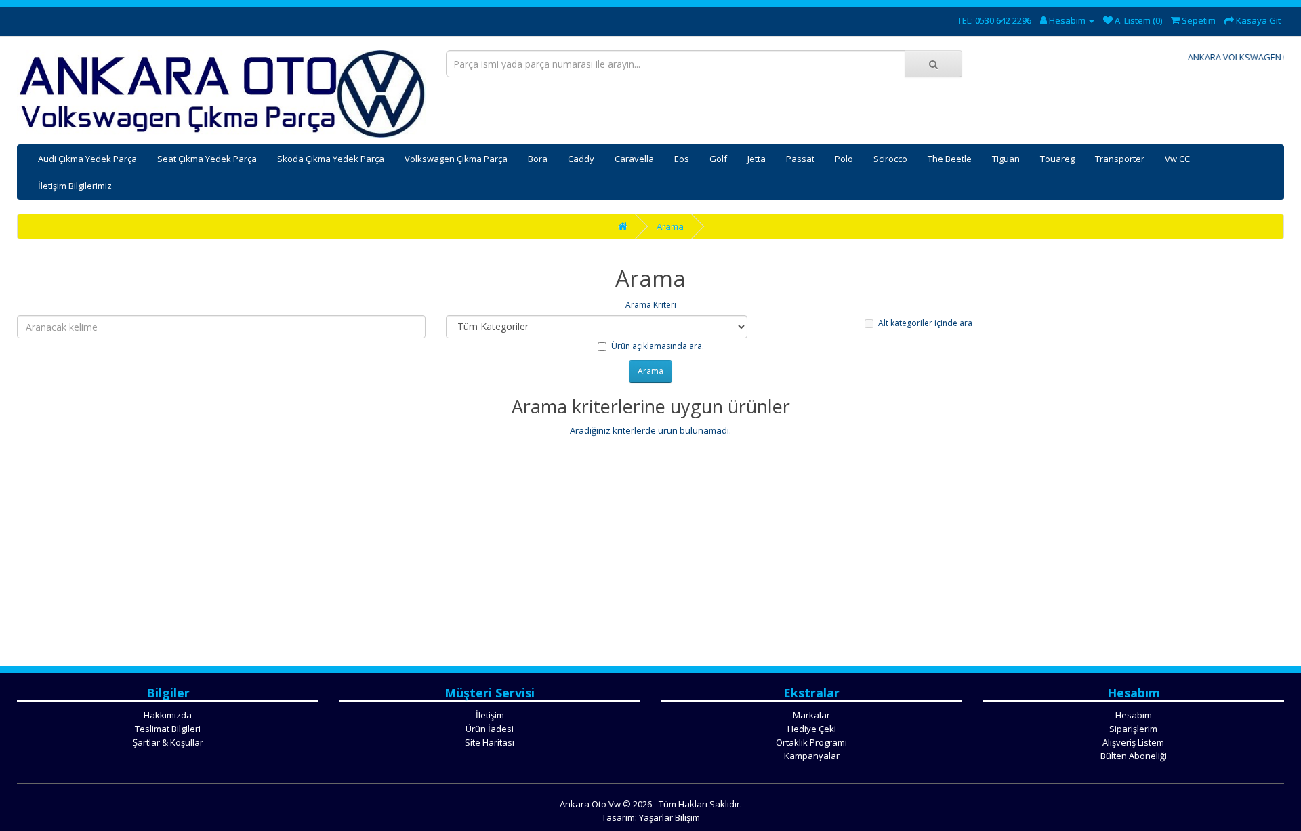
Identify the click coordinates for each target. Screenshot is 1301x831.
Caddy (581, 159)
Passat (800, 159)
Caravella (634, 159)
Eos (681, 159)
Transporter (1119, 159)
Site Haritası (489, 742)
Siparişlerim (1133, 729)
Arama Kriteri (650, 304)
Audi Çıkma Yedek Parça (87, 159)
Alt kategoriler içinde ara (925, 323)
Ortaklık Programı (811, 742)
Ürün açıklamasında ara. (657, 346)
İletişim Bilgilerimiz (75, 186)
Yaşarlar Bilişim (669, 817)
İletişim (490, 715)
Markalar (811, 715)
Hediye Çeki (811, 729)
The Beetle (950, 159)
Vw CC (1177, 159)
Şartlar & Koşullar (168, 742)
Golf (718, 159)
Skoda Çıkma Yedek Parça (330, 159)
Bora (538, 159)
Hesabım (1133, 715)
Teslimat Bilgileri (168, 729)
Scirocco (890, 159)
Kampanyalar (812, 756)
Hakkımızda (168, 715)
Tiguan (1006, 159)
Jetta (756, 159)
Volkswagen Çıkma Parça (456, 159)
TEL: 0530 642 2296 (994, 20)
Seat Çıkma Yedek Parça (207, 159)
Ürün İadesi (490, 729)
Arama (670, 226)
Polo (844, 159)
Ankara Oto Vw (590, 804)
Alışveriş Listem (1133, 742)
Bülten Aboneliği (1133, 756)
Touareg (1057, 159)
